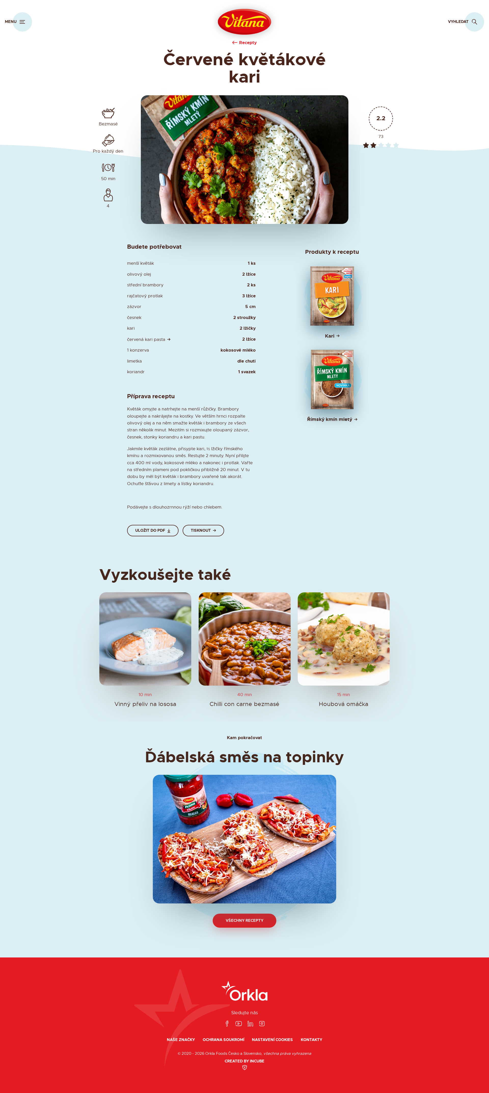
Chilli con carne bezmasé (244, 704)
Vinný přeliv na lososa (145, 704)
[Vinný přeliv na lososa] (145, 639)
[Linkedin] (250, 1024)
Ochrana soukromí (223, 1040)
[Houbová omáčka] (344, 639)
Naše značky (181, 1040)
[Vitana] (244, 22)
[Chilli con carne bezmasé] (245, 639)
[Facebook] (227, 1024)
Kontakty (311, 1040)
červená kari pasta (146, 339)
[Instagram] (262, 1024)
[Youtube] (238, 1024)
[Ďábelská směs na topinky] (244, 839)
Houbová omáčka (344, 704)
